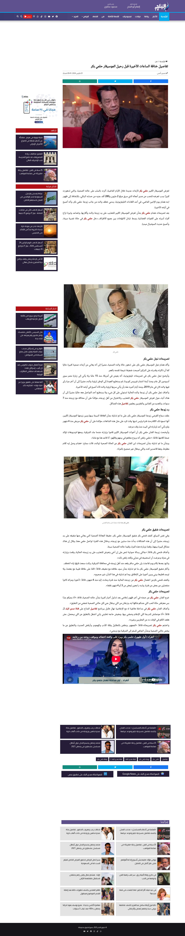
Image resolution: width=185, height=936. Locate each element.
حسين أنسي (161, 73)
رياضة (146, 16)
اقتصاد (95, 16)
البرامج (86, 16)
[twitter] (115, 81)
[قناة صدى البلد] (161, 6)
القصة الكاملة (113, 16)
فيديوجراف (127, 16)
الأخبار (154, 16)
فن (103, 16)
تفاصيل (124, 404)
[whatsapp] (80, 81)
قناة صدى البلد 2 (116, 759)
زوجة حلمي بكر (144, 759)
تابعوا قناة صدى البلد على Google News (141, 774)
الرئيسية (164, 16)
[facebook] (151, 81)
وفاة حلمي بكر (102, 759)
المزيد (75, 16)
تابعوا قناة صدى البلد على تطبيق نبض (85, 774)
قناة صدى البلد (72, 609)
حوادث (138, 16)
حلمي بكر (143, 191)
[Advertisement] (93, 40)
